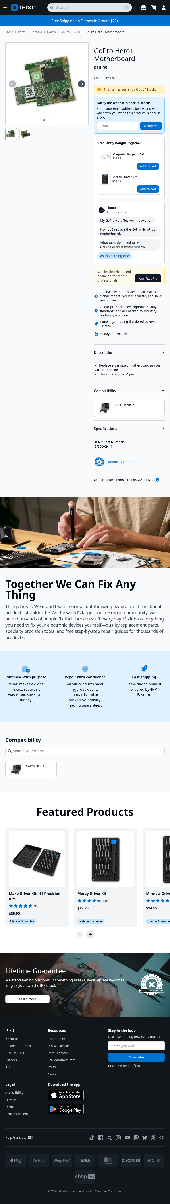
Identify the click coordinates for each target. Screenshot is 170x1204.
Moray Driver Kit (124, 177)
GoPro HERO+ (71, 32)
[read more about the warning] (157, 479)
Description (103, 352)
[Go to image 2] (49, 120)
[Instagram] (118, 1137)
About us (12, 1039)
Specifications (105, 428)
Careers (11, 1060)
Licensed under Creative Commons (97, 1191)
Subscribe (136, 1057)
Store (9, 32)
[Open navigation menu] (5, 7)
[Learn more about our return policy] (125, 333)
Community (56, 1039)
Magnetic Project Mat (128, 154)
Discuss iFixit (14, 1053)
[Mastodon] (136, 1137)
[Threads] (153, 1137)
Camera (36, 32)
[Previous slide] (80, 935)
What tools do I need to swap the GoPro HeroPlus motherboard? (124, 244)
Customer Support (19, 1046)
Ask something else (114, 256)
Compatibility (105, 390)
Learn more (27, 999)
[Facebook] (100, 1137)
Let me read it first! (126, 1066)
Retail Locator (58, 1053)
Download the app (64, 1084)
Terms (9, 1107)
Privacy (10, 1100)
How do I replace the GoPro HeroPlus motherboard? (127, 231)
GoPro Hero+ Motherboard (105, 32)
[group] (12, 84)
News (52, 1074)
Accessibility (14, 1093)
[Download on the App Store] (66, 1095)
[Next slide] (90, 935)
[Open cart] (154, 7)
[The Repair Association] (162, 1137)
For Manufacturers (61, 1060)
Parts (21, 32)
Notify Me (151, 126)
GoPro (51, 32)
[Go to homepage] (25, 7)
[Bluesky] (144, 1137)
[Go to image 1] (44, 120)
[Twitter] (109, 1137)
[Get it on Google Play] (66, 1109)
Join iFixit (147, 278)
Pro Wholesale (58, 1046)
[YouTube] (127, 1137)
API (7, 1067)
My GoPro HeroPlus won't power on (126, 220)
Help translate (15, 1137)
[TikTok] (92, 1137)
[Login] (163, 7)
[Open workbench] (143, 7)
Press (52, 1067)
